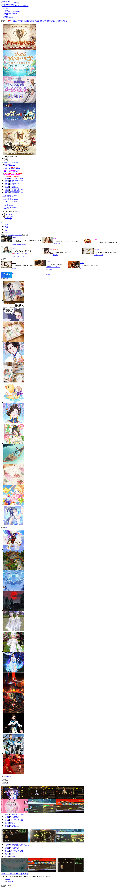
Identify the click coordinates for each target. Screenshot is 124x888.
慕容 (18, 256)
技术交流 (7, 180)
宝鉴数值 (56, 22)
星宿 (15, 256)
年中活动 (12, 186)
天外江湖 (7, 22)
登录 (2, 4)
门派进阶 (12, 22)
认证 (56, 255)
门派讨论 (14, 248)
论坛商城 (10, 13)
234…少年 (8, 219)
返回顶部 (3, 886)
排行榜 (8, 17)
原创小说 (19, 244)
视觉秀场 (55, 238)
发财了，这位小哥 (8, 208)
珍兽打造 (32, 20)
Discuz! (8, 879)
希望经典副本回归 (15, 183)
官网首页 (5, 10)
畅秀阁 (95, 239)
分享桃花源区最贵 (15, 188)
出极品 (12, 185)
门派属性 (17, 20)
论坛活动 (5, 230)
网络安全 (14, 273)
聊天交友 (7, 178)
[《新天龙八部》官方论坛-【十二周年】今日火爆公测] (14, 6)
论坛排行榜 (6, 229)
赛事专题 (100, 255)
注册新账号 (11, 4)
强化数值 (37, 22)
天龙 (20, 256)
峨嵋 (18, 253)
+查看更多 (8, 278)
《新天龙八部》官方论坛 (21, 874)
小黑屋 (2, 874)
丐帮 (20, 253)
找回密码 (5, 4)
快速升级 (12, 20)
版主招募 (5, 232)
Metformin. (8, 235)
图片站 (54, 243)
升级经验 (37, 20)
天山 (13, 256)
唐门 (23, 253)
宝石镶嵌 (22, 20)
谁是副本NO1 (11, 823)
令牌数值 (51, 22)
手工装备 (51, 20)
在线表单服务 (49, 267)
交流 (6, 823)
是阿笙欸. (19, 235)
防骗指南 (5, 226)
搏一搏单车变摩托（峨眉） (17, 192)
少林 (15, 253)
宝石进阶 (27, 22)
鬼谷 (13, 253)
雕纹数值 (46, 22)
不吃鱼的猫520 (9, 216)
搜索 (15, 3)
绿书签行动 (48, 274)
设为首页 (3, 1)
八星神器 (32, 22)
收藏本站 (8, 1)
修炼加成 (22, 22)
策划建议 (82, 263)
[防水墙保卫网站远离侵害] (28, 874)
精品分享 (7, 182)
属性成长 (42, 20)
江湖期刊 (14, 244)
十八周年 (7, 20)
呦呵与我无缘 (8, 218)
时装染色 (61, 20)
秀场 (54, 255)
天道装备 (66, 22)
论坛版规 (5, 224)
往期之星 (17, 211)
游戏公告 (14, 268)
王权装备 (61, 22)
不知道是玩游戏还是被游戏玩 (17, 180)
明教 (26, 256)
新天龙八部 (7, 874)
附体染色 (66, 20)
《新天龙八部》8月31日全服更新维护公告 (18, 845)
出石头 (12, 182)
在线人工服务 (56, 267)
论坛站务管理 (49, 269)
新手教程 (5, 227)
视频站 (58, 243)
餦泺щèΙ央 (14, 235)
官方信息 (14, 263)
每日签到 (5, 16)
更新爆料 (96, 255)
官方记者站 (96, 249)
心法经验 (46, 20)
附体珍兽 (56, 20)
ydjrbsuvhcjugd (8, 214)
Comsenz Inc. (10, 881)
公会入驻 (23, 244)
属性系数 (17, 22)
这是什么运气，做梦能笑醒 (17, 178)
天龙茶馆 (14, 237)
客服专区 (48, 261)
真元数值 (42, 22)
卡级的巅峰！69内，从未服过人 (18, 189)
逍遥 (26, 253)
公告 (6, 845)
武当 (23, 256)
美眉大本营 (55, 249)
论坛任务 (5, 14)
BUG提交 (82, 268)
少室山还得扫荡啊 (15, 191)
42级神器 (27, 20)
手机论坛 (11, 11)
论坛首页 (5, 8)
